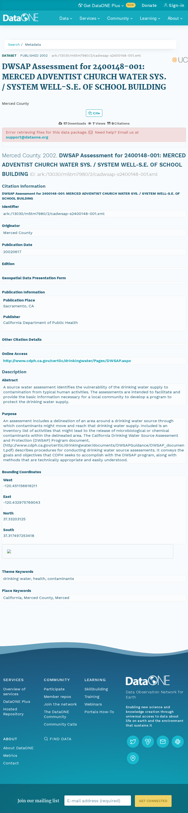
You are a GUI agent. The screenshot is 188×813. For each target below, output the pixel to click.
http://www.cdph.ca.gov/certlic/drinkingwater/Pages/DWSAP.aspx (67, 360)
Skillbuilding (96, 689)
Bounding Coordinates (21, 472)
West (7, 480)
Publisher (11, 317)
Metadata (33, 44)
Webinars (93, 704)
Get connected (153, 801)
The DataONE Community (57, 714)
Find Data (60, 739)
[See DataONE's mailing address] (133, 758)
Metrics (10, 755)
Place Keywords (16, 590)
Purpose (9, 414)
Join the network (60, 704)
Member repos (57, 696)
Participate (54, 689)
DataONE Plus (16, 701)
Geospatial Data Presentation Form (34, 278)
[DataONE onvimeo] (148, 742)
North (8, 513)
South (8, 530)
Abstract (10, 380)
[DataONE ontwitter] (133, 742)
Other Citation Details (22, 339)
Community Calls (60, 724)
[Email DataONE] (163, 742)
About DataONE (18, 748)
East (7, 496)
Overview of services (14, 691)
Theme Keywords (17, 571)
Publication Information (23, 292)
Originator (11, 226)
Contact (11, 763)
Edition (8, 264)
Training (91, 696)
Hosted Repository (13, 711)
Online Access (14, 354)
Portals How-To (99, 711)
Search (14, 44)
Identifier (10, 206)
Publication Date (17, 245)
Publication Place (19, 300)
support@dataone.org (27, 137)
